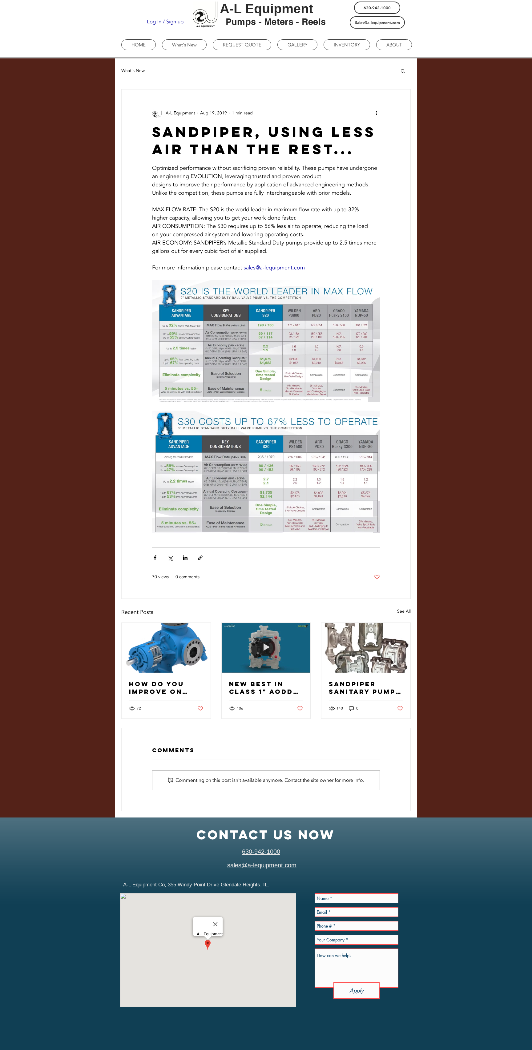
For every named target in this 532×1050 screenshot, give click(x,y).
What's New (133, 71)
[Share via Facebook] (155, 558)
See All (404, 611)
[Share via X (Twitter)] (170, 558)
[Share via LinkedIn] (185, 558)
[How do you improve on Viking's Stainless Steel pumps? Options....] (166, 648)
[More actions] (376, 113)
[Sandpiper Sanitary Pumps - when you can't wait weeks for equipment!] (365, 648)
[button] (403, 70)
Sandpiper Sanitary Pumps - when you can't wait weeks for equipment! (365, 687)
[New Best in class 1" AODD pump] (266, 648)
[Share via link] (200, 558)
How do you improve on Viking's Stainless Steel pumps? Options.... (166, 687)
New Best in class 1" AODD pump (261, 687)
